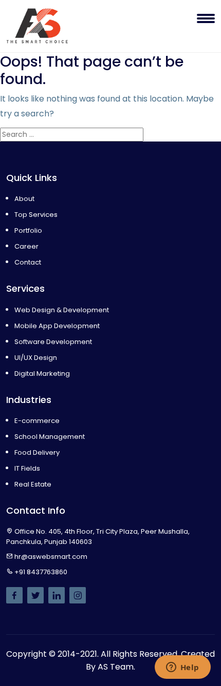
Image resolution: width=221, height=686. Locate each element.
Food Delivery (37, 452)
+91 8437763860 (40, 572)
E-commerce (37, 421)
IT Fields (27, 468)
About (24, 199)
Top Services (36, 214)
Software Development (53, 342)
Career (26, 246)
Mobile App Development (57, 326)
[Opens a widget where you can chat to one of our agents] (182, 668)
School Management (49, 436)
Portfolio (28, 230)
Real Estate (32, 484)
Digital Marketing (42, 373)
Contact (27, 262)
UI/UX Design (35, 357)
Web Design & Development (61, 310)
